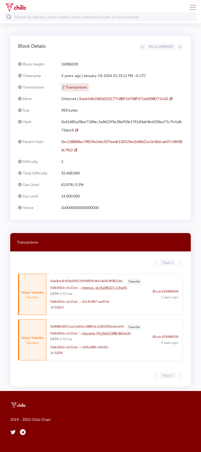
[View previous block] (142, 47)
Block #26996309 (165, 291)
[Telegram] (23, 432)
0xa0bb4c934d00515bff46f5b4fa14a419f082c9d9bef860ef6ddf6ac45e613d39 (88, 281)
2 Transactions (75, 87)
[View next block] (180, 47)
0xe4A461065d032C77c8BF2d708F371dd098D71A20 (123, 98)
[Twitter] (13, 432)
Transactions (27, 242)
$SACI (59, 307)
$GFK (59, 353)
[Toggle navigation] (191, 7)
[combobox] (104, 17)
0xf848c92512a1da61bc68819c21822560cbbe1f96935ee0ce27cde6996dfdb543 (88, 326)
